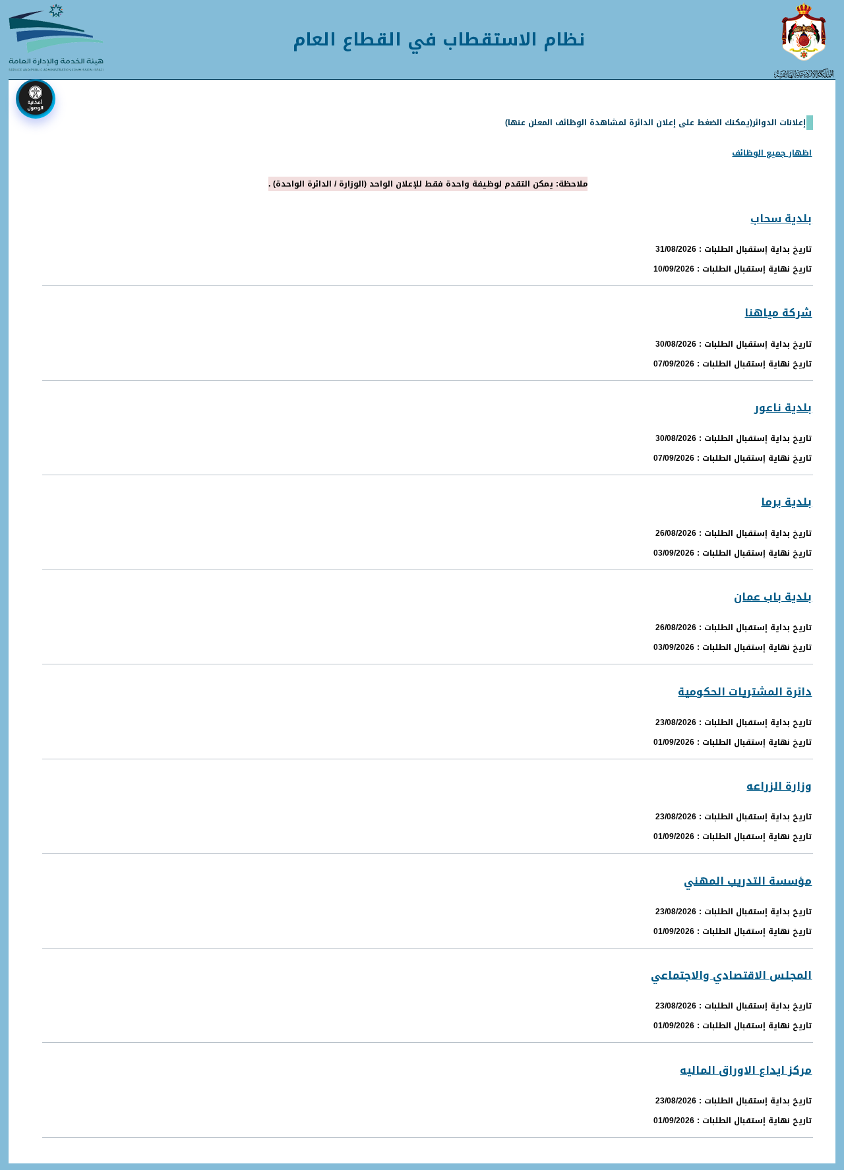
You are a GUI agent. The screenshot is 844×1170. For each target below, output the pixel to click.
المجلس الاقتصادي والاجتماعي (731, 975)
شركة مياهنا (778, 313)
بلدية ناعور (783, 407)
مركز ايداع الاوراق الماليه (746, 1070)
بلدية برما (786, 502)
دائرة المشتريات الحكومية (745, 692)
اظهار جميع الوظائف (772, 153)
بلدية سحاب (781, 218)
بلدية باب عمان (773, 597)
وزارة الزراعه (779, 786)
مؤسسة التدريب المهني (748, 881)
